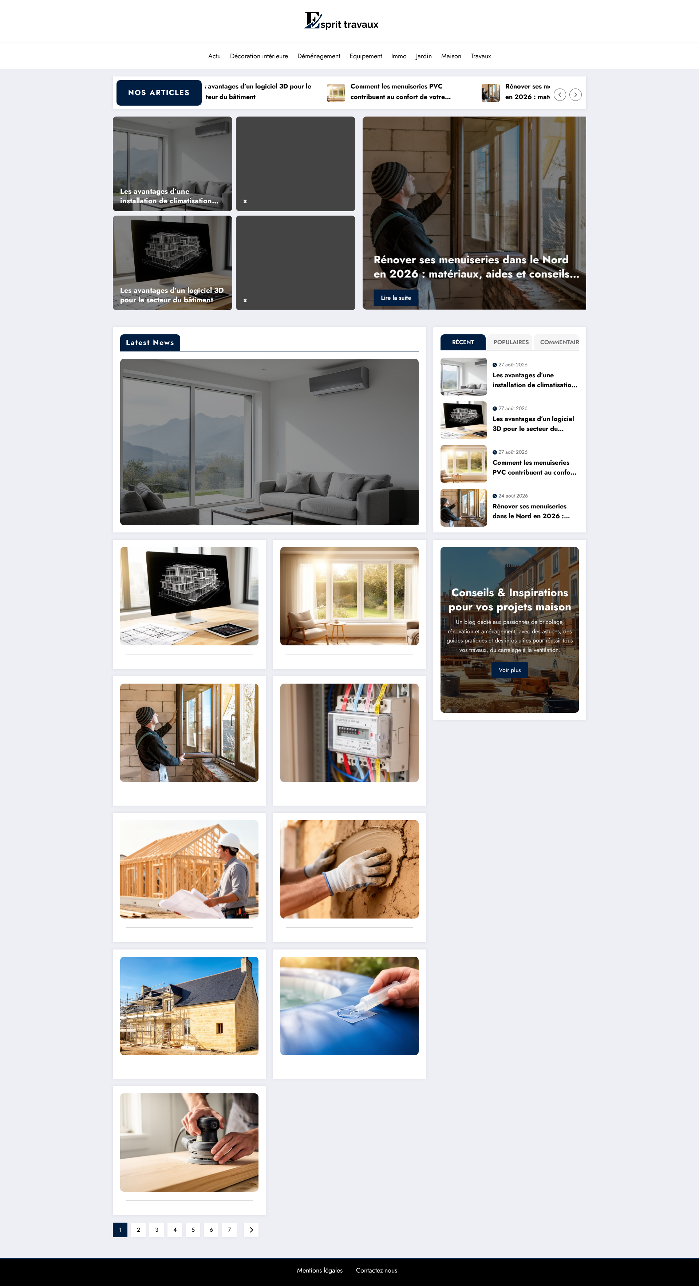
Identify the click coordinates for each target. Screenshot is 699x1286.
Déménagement (318, 56)
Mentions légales (320, 1270)
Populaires (511, 342)
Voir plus (510, 670)
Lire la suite (395, 298)
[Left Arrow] (560, 95)
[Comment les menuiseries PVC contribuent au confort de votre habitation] (349, 595)
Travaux (481, 56)
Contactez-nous (376, 1270)
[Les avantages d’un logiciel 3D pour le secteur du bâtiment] (172, 262)
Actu (214, 56)
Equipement (366, 56)
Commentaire (558, 342)
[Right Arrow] (575, 95)
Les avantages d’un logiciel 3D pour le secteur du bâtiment (172, 295)
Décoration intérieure (259, 56)
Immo (399, 56)
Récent (463, 342)
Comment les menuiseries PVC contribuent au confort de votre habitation (335, 92)
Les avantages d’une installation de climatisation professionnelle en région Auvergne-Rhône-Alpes (166, 196)
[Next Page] (251, 1230)
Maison (451, 56)
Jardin (424, 56)
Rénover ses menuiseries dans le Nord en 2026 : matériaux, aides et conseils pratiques (500, 92)
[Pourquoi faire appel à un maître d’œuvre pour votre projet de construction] (189, 868)
